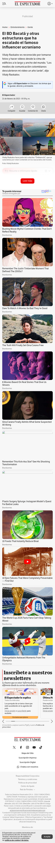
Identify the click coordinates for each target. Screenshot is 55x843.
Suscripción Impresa (27, 758)
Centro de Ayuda (27, 786)
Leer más (27, 181)
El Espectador (8, 95)
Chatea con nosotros (29, 767)
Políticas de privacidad (27, 783)
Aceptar (47, 836)
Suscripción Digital (28, 762)
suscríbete (22, 711)
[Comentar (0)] (33, 107)
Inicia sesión (10, 711)
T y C (27, 725)
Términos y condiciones (27, 779)
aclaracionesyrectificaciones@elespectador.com (27, 810)
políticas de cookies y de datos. (17, 840)
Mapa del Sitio (28, 753)
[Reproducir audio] (6, 187)
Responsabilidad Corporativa (27, 776)
